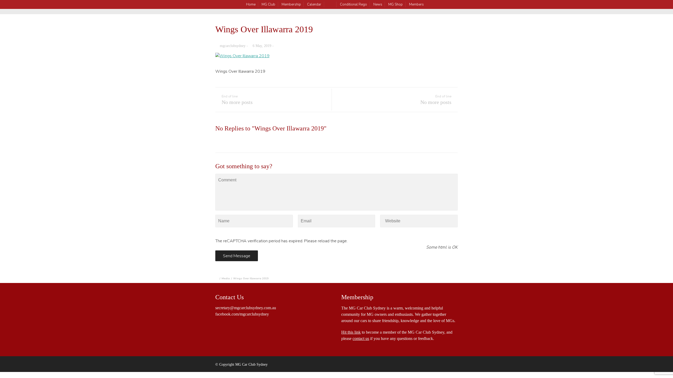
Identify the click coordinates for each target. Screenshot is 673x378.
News (377, 4)
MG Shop (395, 4)
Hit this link (351, 332)
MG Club (268, 4)
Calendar (314, 4)
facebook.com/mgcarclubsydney (242, 314)
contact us (361, 338)
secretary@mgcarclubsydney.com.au (245, 308)
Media (226, 278)
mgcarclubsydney (233, 46)
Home (251, 4)
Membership (291, 4)
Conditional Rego (353, 4)
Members (416, 4)
